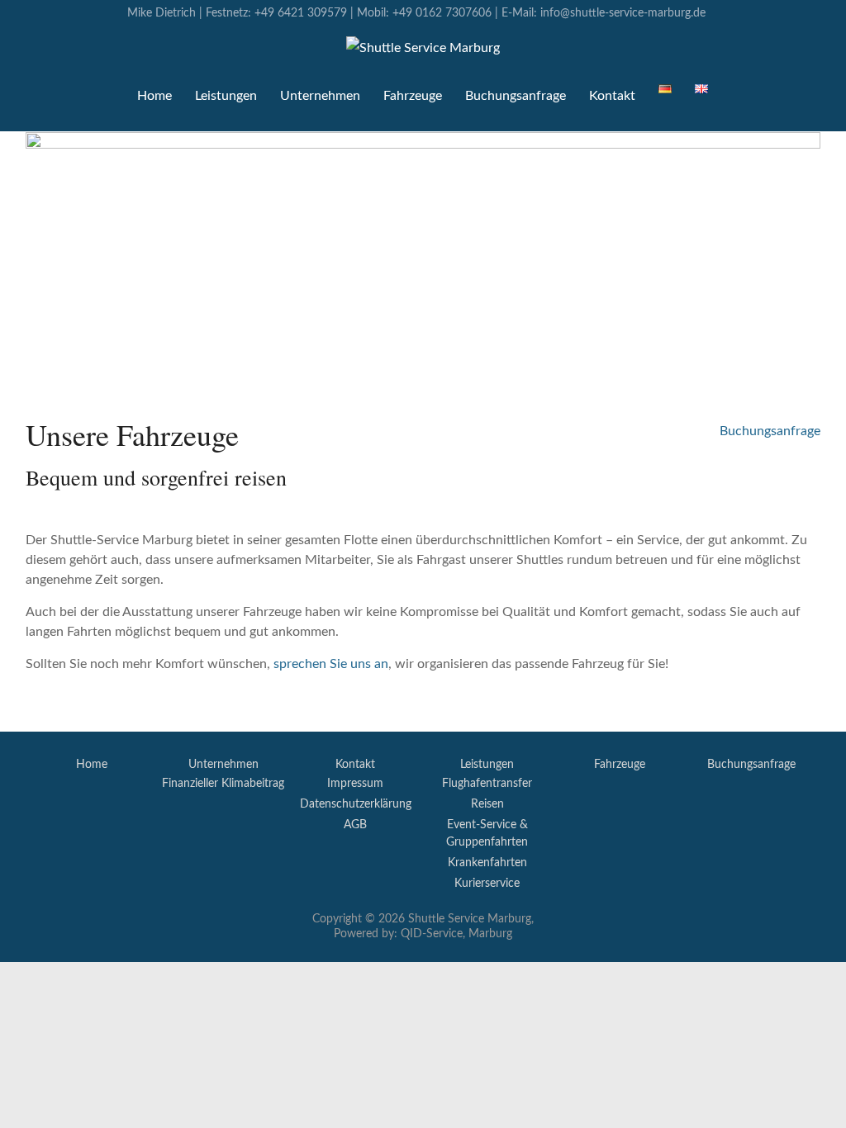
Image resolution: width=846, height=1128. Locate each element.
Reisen (487, 804)
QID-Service (432, 934)
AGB (355, 825)
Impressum (355, 783)
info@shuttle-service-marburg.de (623, 13)
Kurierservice (487, 883)
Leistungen (487, 764)
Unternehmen (320, 95)
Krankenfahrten (487, 863)
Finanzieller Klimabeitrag (223, 783)
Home (154, 95)
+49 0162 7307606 (442, 13)
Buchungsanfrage (515, 95)
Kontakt (612, 95)
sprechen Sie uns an (330, 664)
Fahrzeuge (412, 95)
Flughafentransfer (487, 783)
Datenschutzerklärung (355, 804)
